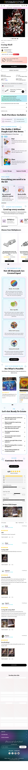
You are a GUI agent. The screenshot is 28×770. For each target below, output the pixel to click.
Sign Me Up (23, 746)
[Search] (22, 5)
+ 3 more (11, 655)
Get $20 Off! (17, 750)
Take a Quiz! (10, 750)
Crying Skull (15, 40)
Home (2, 40)
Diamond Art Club (15, 759)
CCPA (12, 758)
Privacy (9, 758)
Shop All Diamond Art (8, 40)
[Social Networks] (9, 753)
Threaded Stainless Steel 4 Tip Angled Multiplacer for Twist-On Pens (9, 253)
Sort (17, 522)
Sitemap (15, 758)
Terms (5, 758)
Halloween (14, 66)
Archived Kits (21, 758)
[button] (26, 23)
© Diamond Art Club (9, 255)
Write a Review (15, 467)
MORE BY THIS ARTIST (14, 70)
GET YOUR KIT (14, 359)
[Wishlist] (24, 5)
